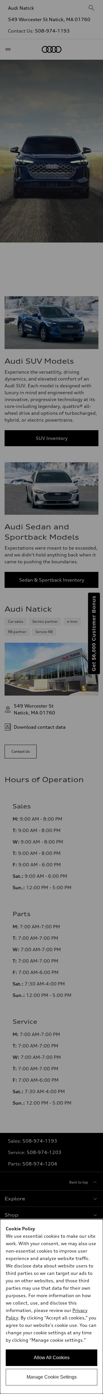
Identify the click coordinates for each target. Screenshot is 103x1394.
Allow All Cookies (52, 1357)
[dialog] (51, 1306)
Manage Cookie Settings (52, 1377)
